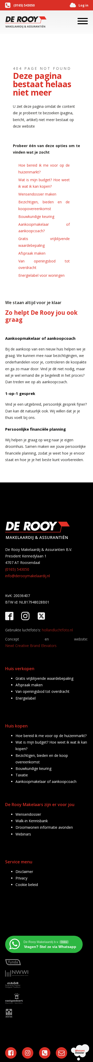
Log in (83, 5)
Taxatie (22, 774)
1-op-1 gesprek (20, 393)
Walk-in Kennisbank (32, 820)
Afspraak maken (31, 253)
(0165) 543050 (24, 5)
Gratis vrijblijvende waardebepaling (44, 242)
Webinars (23, 834)
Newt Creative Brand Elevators (31, 645)
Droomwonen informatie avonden (44, 827)
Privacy (21, 878)
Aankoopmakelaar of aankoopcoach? (44, 227)
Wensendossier (28, 814)
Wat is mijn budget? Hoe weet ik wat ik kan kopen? (44, 183)
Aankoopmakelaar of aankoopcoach (40, 338)
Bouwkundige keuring (36, 216)
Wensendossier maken (37, 194)
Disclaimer (24, 871)
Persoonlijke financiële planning (35, 429)
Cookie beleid (27, 884)
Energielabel (26, 698)
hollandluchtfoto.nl (57, 629)
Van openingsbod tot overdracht (44, 264)
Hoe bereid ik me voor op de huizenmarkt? (44, 168)
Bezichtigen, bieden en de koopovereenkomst (44, 205)
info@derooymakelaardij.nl (27, 575)
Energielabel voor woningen (41, 275)
